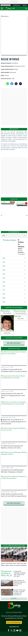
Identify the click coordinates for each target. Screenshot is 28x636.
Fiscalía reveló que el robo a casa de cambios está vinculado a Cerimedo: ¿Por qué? (19, 594)
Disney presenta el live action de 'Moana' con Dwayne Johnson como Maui (13, 395)
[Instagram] (14, 629)
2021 (3, 262)
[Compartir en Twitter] (16, 83)
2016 (3, 274)
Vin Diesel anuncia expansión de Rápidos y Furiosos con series (12, 447)
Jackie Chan (7, 333)
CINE (13, 8)
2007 (3, 302)
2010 (3, 294)
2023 (19, 203)
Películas (14, 199)
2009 (3, 298)
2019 (3, 266)
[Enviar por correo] (20, 83)
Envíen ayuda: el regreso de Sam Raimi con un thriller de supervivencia (13, 495)
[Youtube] (17, 629)
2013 (3, 286)
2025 (4, 201)
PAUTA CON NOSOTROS (14, 622)
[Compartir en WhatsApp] (7, 83)
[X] (11, 629)
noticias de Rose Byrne (14, 338)
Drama (12, 201)
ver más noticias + (14, 343)
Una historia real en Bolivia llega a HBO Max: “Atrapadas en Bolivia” (12, 471)
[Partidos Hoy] (20, 629)
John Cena (20, 318)
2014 (3, 282)
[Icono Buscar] (26, 8)
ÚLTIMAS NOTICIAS (5, 5)
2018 (3, 270)
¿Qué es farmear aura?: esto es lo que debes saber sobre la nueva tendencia (14, 564)
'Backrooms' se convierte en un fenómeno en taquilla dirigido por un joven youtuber (13, 422)
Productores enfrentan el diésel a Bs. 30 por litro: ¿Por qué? (19, 573)
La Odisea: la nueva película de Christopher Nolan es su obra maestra (14, 370)
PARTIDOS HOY (16, 5)
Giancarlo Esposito (20, 313)
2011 (3, 290)
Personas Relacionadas (14, 307)
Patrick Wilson (7, 313)
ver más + (14, 598)
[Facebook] (8, 629)
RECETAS (25, 5)
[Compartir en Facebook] (11, 83)
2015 (3, 278)
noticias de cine (14, 348)
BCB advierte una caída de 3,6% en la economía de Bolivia (20, 583)
